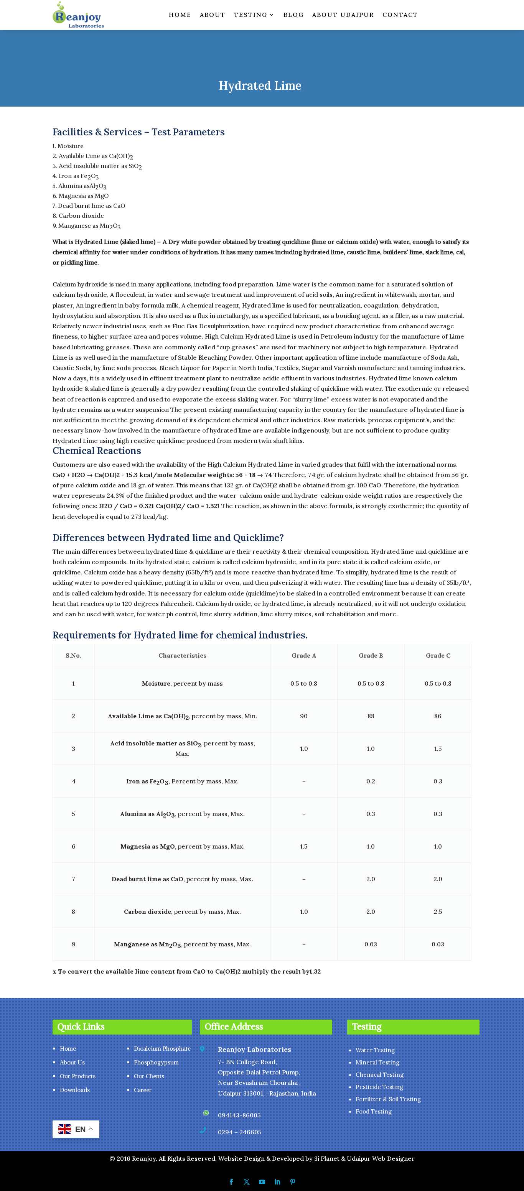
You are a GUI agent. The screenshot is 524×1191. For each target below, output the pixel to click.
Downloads (75, 1090)
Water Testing (375, 1050)
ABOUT (213, 14)
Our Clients (149, 1076)
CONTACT (400, 14)
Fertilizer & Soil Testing (388, 1099)
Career (143, 1090)
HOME (180, 14)
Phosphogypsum (156, 1062)
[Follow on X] (247, 1182)
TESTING (250, 14)
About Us (72, 1062)
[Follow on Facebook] (231, 1182)
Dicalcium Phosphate (162, 1048)
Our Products (78, 1076)
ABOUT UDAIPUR (343, 14)
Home (68, 1048)
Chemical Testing (380, 1074)
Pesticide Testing (379, 1087)
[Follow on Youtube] (262, 1182)
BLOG (293, 14)
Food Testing (374, 1111)
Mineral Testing (377, 1062)
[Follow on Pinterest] (293, 1182)
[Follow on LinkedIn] (277, 1182)
